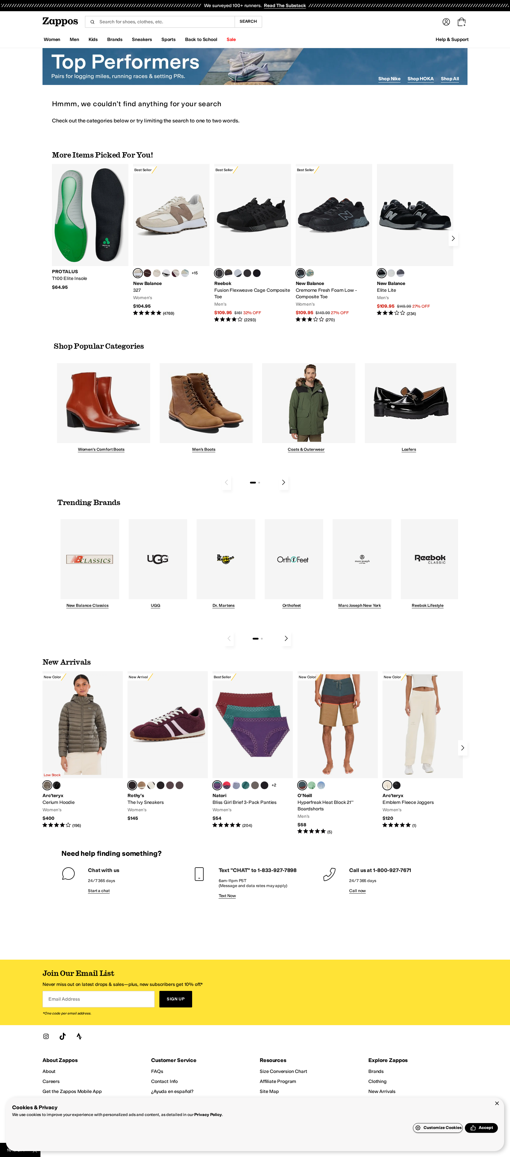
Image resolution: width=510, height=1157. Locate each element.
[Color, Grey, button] (400, 273)
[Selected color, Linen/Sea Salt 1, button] (138, 273)
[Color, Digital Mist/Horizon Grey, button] (166, 273)
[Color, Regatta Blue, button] (321, 785)
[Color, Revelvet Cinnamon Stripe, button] (179, 785)
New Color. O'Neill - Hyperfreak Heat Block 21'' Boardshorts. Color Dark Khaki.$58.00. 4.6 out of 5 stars (338, 753)
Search (248, 21)
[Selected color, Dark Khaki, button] (302, 785)
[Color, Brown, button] (228, 273)
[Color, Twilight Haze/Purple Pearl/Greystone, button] (236, 785)
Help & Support (452, 39)
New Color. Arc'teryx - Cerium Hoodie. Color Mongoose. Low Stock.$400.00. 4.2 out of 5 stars (82, 750)
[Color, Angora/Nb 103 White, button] (185, 273)
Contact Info (164, 1081)
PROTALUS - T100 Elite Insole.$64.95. (90, 227)
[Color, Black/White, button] (256, 273)
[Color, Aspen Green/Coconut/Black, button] (245, 785)
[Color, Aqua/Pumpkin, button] (310, 273)
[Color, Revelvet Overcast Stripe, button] (170, 785)
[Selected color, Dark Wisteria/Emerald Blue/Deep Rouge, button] (217, 785)
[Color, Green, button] (311, 785)
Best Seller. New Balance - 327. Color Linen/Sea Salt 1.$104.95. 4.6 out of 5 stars (171, 240)
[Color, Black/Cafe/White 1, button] (255, 785)
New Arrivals (381, 1091)
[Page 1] (253, 483)
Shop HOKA (421, 78)
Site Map (269, 1091)
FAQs (157, 1071)
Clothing (377, 1081)
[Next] (453, 238)
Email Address (64, 999)
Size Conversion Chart (283, 1071)
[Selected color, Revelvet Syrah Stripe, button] (132, 785)
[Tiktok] (62, 1036)
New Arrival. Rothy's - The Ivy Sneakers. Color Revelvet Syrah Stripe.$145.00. (168, 746)
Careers (51, 1081)
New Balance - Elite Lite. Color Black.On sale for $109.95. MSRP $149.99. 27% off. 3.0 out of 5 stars (415, 240)
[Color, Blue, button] (247, 273)
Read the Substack (285, 5)
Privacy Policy (208, 1114)
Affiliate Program (278, 1081)
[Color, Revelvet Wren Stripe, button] (141, 785)
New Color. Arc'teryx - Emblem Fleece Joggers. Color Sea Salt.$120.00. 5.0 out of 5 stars (422, 750)
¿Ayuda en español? (172, 1091)
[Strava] (79, 1036)
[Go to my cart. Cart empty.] (462, 22)
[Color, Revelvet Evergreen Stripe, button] (160, 785)
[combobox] (160, 22)
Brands (376, 1071)
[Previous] (226, 482)
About (48, 1071)
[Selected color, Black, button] (381, 273)
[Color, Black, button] (396, 785)
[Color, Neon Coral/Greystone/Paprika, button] (226, 785)
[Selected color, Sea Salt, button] (387, 785)
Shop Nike (389, 78)
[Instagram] (46, 1036)
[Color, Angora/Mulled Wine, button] (175, 273)
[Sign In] (446, 22)
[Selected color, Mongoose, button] (47, 785)
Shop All (450, 78)
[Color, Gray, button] (238, 273)
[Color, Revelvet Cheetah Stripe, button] (151, 785)
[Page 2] (259, 483)
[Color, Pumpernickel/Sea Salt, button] (147, 273)
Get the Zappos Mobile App (72, 1091)
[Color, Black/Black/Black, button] (264, 785)
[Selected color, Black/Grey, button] (219, 273)
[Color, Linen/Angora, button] (156, 273)
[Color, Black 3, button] (56, 785)
